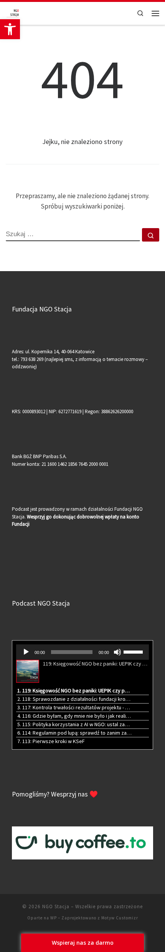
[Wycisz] (117, 652)
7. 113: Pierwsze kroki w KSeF (51, 741)
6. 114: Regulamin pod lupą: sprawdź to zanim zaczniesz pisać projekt (74, 732)
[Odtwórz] (26, 652)
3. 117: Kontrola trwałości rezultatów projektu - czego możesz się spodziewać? (74, 707)
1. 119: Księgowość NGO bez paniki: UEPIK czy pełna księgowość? (74, 690)
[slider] (134, 651)
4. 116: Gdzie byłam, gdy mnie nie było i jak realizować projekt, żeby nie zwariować (74, 715)
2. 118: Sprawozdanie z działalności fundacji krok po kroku (74, 698)
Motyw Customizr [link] (119, 918)
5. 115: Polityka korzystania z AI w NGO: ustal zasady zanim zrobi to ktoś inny (74, 724)
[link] (10, 29)
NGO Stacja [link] (55, 906)
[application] (82, 652)
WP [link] (53, 918)
